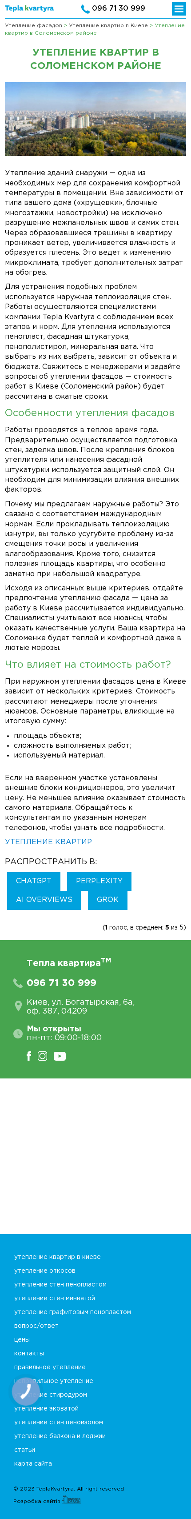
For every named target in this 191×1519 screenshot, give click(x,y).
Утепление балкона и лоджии (60, 1436)
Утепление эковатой (46, 1408)
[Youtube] (63, 1056)
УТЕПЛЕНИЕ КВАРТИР (48, 842)
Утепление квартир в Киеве (57, 1257)
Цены (22, 1340)
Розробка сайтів (37, 1501)
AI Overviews (44, 900)
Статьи (24, 1450)
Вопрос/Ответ (36, 1326)
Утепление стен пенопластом (60, 1284)
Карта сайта (33, 1464)
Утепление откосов (45, 1271)
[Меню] (179, 9)
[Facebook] (32, 1056)
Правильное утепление (50, 1367)
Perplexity (99, 881)
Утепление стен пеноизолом (58, 1422)
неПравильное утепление (53, 1381)
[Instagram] (46, 1056)
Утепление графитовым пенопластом (72, 1312)
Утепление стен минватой (54, 1298)
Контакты (29, 1353)
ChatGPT (34, 881)
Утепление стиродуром (50, 1395)
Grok (108, 900)
